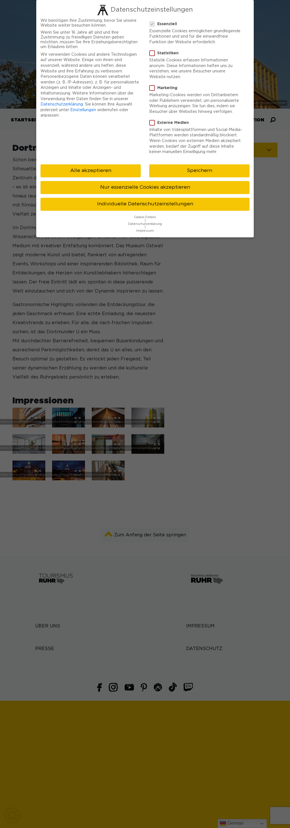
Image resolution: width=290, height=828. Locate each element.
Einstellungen (83, 110)
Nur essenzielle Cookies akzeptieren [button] (145, 187)
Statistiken (168, 52)
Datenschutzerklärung (61, 104)
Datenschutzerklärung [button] (145, 224)
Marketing (167, 87)
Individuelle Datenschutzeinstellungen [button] (145, 204)
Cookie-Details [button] (145, 217)
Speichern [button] (199, 170)
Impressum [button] (145, 230)
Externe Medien (173, 122)
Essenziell (167, 23)
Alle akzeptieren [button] (90, 170)
